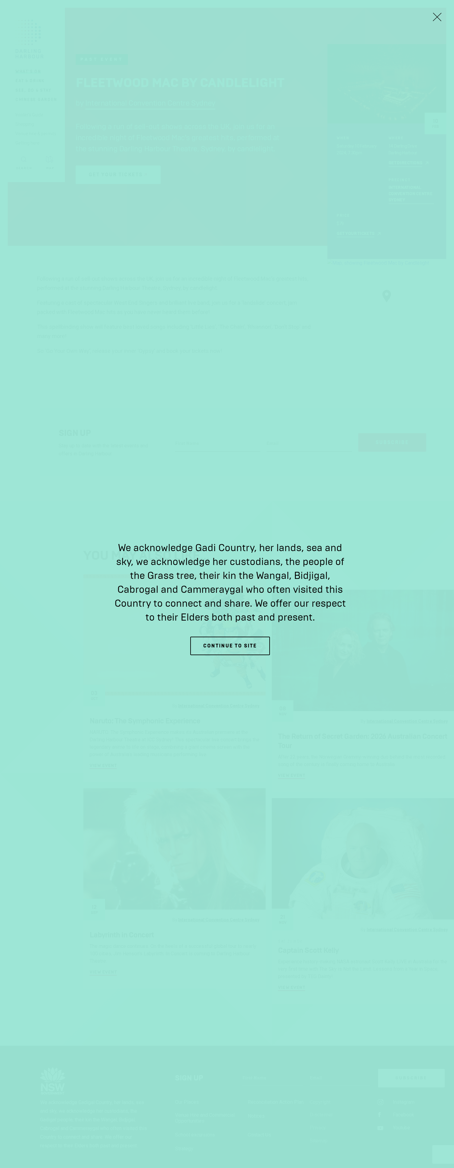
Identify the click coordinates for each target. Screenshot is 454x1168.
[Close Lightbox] (437, 17)
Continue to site (230, 646)
